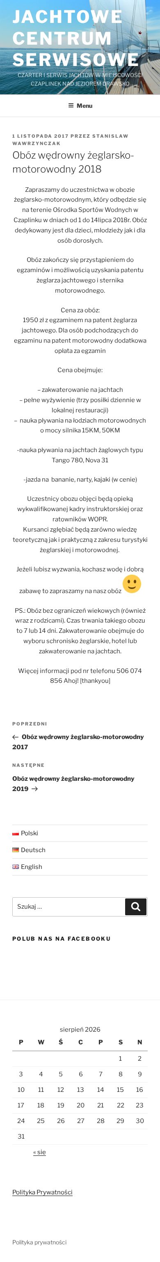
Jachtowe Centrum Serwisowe (76, 38)
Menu (84, 105)
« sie (39, 1152)
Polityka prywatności (39, 1242)
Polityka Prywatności (42, 1192)
